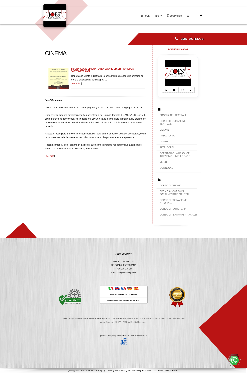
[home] (62, 15)
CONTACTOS (175, 16)
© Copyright (74, 370)
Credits (110, 370)
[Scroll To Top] (242, 370)
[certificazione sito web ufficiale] (177, 297)
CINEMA (164, 141)
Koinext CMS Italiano (132, 335)
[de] (130, 288)
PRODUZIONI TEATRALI (173, 115)
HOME (146, 16)
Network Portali (171, 370)
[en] (117, 288)
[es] (136, 288)
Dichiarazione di (123, 300)
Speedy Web (115, 335)
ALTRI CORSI (167, 147)
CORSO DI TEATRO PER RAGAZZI (178, 214)
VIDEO (163, 162)
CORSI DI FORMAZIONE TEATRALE (173, 122)
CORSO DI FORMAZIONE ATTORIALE (173, 201)
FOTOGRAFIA (167, 135)
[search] (188, 16)
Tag (103, 370)
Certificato (123, 295)
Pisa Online (146, 370)
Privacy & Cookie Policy (91, 370)
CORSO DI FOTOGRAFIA (173, 209)
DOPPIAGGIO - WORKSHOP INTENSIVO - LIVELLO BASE (175, 154)
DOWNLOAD (166, 168)
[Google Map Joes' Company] (201, 15)
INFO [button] (157, 16)
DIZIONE (164, 130)
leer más (76, 83)
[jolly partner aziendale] (123, 341)
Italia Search (158, 370)
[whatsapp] (234, 360)
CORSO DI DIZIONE (170, 185)
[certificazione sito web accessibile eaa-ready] (70, 297)
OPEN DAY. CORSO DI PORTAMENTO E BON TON (174, 192)
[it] (111, 288)
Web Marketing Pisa (122, 370)
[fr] (123, 288)
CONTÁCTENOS (191, 39)
